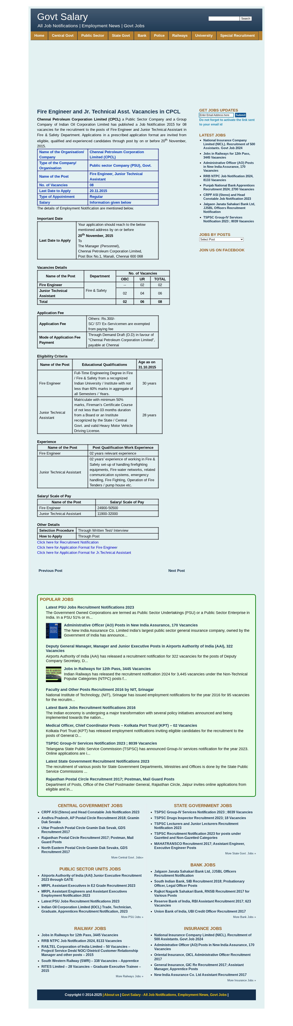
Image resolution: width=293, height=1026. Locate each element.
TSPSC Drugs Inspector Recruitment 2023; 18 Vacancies (200, 818)
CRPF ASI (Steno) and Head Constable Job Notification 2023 (227, 196)
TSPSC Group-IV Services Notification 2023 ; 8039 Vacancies (228, 219)
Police (159, 36)
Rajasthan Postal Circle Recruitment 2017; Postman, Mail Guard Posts (110, 779)
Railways (179, 36)
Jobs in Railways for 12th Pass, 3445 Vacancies (107, 669)
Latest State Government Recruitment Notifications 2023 (97, 761)
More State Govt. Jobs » (240, 853)
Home (39, 36)
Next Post (176, 571)
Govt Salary (62, 16)
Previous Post (50, 571)
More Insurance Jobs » (241, 980)
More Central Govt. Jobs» (127, 857)
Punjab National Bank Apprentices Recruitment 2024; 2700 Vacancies (229, 187)
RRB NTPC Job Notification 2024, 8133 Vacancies (81, 941)
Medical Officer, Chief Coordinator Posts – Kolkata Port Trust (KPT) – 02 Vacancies (121, 725)
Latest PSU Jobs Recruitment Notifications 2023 (90, 607)
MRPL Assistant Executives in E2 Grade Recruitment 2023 (88, 885)
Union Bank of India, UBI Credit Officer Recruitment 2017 (200, 911)
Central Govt (63, 36)
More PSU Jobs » (132, 917)
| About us (111, 995)
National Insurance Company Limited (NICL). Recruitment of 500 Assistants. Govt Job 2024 (229, 144)
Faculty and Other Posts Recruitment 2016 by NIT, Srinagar (100, 689)
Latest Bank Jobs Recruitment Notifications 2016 (91, 707)
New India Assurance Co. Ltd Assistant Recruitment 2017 (200, 975)
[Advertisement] (146, 76)
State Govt (121, 36)
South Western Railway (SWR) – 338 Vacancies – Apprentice (90, 961)
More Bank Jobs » (244, 917)
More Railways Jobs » (129, 976)
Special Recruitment (237, 36)
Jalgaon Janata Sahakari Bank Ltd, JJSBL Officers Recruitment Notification (229, 208)
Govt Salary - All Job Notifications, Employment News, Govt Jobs (174, 995)
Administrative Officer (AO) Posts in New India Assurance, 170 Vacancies (228, 166)
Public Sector (92, 36)
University (204, 36)
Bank (142, 36)
